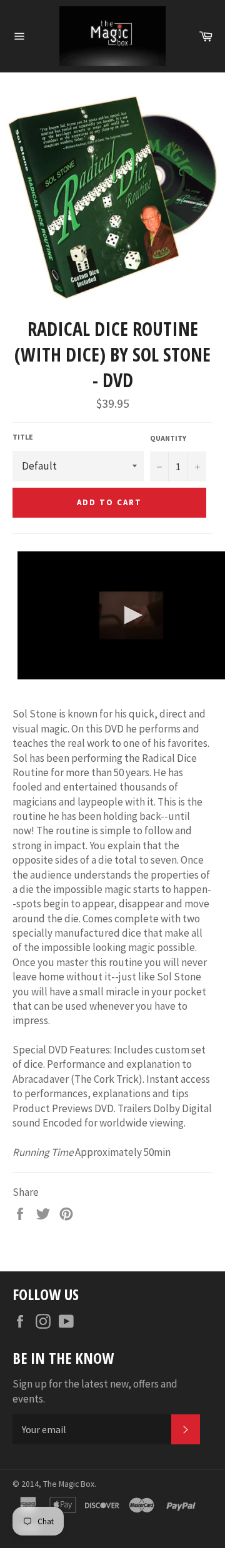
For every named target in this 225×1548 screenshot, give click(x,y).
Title (22, 436)
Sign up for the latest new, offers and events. (95, 1391)
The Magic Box (68, 1484)
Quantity (168, 438)
